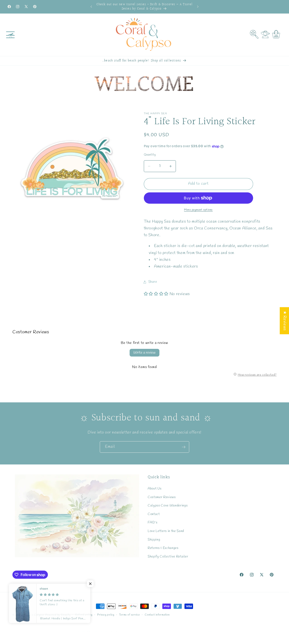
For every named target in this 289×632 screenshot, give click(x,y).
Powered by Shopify (57, 615)
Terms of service (129, 615)
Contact (154, 514)
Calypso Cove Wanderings (168, 505)
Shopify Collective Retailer (168, 556)
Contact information (157, 615)
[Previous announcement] (91, 7)
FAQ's (152, 522)
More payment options (198, 210)
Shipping (154, 539)
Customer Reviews (162, 497)
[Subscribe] (183, 447)
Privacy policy (105, 615)
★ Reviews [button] (284, 321)
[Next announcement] (198, 7)
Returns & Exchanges (163, 548)
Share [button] (152, 282)
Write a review (144, 352)
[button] (10, 34)
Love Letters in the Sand (166, 531)
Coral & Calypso (34, 615)
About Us (154, 488)
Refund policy (83, 615)
